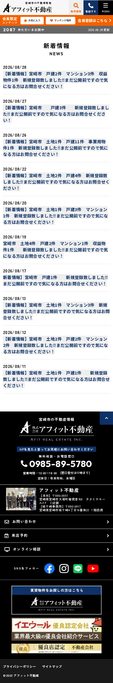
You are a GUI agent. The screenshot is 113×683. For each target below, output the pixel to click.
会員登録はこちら (92, 20)
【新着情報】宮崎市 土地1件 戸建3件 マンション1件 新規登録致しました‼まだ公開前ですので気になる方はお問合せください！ (55, 215)
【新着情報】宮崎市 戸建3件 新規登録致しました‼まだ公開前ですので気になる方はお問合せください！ (56, 114)
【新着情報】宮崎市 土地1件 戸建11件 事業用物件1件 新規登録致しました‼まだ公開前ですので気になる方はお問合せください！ (55, 147)
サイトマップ (52, 666)
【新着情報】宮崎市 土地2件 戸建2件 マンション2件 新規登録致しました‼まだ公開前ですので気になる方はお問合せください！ (55, 345)
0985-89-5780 (60, 463)
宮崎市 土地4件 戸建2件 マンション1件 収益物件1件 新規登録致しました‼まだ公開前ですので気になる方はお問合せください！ (55, 249)
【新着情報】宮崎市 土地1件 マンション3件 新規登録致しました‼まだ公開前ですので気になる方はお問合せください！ (56, 311)
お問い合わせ (24, 521)
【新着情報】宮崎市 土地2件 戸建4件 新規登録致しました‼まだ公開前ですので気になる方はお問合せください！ (56, 181)
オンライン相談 (27, 548)
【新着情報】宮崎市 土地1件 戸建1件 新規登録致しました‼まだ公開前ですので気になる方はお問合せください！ (56, 379)
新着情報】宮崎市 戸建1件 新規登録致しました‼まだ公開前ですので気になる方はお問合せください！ (55, 280)
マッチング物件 (62, 20)
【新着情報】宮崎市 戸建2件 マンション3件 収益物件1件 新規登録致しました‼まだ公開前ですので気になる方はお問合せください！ (55, 80)
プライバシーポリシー (19, 666)
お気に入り (34, 20)
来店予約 (20, 535)
